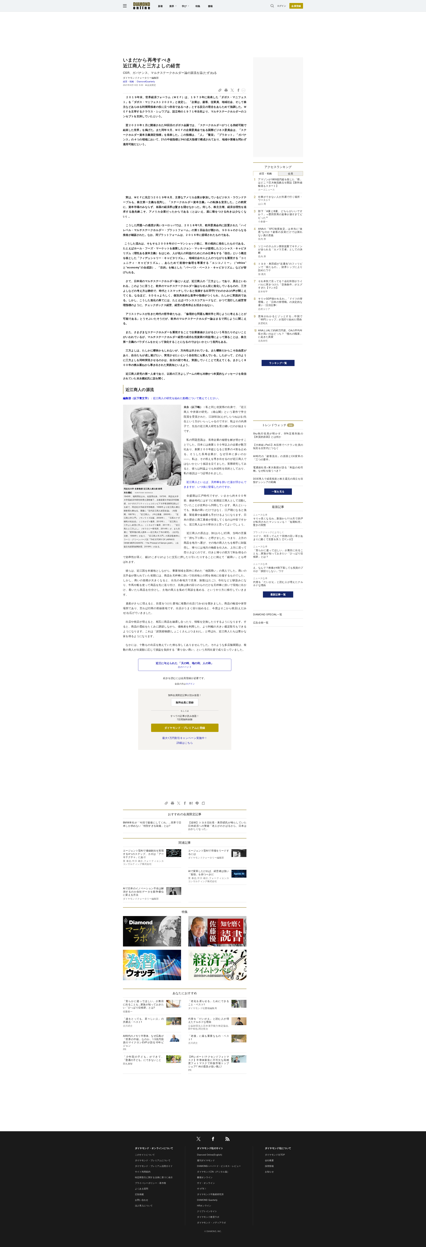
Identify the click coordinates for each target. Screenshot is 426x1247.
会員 (290, 173)
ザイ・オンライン (206, 1182)
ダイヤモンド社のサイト (210, 1148)
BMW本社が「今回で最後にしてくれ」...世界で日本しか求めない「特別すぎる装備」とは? (152, 824)
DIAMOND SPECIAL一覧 (267, 614)
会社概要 (269, 1160)
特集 (198, 6)
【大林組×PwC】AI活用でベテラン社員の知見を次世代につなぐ (278, 446)
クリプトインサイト (207, 1211)
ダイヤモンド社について (278, 1148)
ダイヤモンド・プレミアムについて (152, 1160)
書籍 (210, 6)
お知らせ (269, 1171)
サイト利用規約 (142, 1171)
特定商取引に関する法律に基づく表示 (154, 1177)
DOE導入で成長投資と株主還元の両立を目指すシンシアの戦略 (278, 480)
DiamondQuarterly (146, 81)
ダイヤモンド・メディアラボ (211, 1222)
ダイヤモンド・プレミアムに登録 (184, 728)
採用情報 (269, 1166)
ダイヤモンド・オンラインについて (154, 1148)
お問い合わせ (141, 1199)
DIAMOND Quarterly (207, 1199)
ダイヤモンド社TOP (275, 1154)
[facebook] (213, 1139)
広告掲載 (139, 1194)
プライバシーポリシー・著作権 (150, 1182)
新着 (160, 6)
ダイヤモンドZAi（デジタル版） (213, 1171)
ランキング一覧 (278, 363)
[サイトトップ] (141, 5)
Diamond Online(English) (209, 1154)
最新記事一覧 (278, 594)
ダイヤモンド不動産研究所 (210, 1194)
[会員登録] (296, 6)
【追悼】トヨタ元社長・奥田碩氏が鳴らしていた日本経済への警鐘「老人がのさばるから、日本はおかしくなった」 (217, 826)
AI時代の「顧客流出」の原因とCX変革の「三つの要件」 (278, 457)
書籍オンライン (205, 1177)
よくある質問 (141, 1188)
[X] (199, 1139)
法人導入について (144, 1205)
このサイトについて (145, 1154)
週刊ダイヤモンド (206, 1160)
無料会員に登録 (185, 702)
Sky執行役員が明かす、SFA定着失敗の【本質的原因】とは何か (278, 435)
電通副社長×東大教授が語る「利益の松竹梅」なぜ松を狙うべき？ (278, 469)
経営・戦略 (128, 81)
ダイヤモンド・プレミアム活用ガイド (154, 1166)
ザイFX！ (202, 1188)
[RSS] (227, 1139)
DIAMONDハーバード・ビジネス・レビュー (219, 1166)
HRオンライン (204, 1205)
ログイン (281, 6)
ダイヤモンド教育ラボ (208, 1216)
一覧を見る (278, 491)
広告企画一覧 (260, 622)
